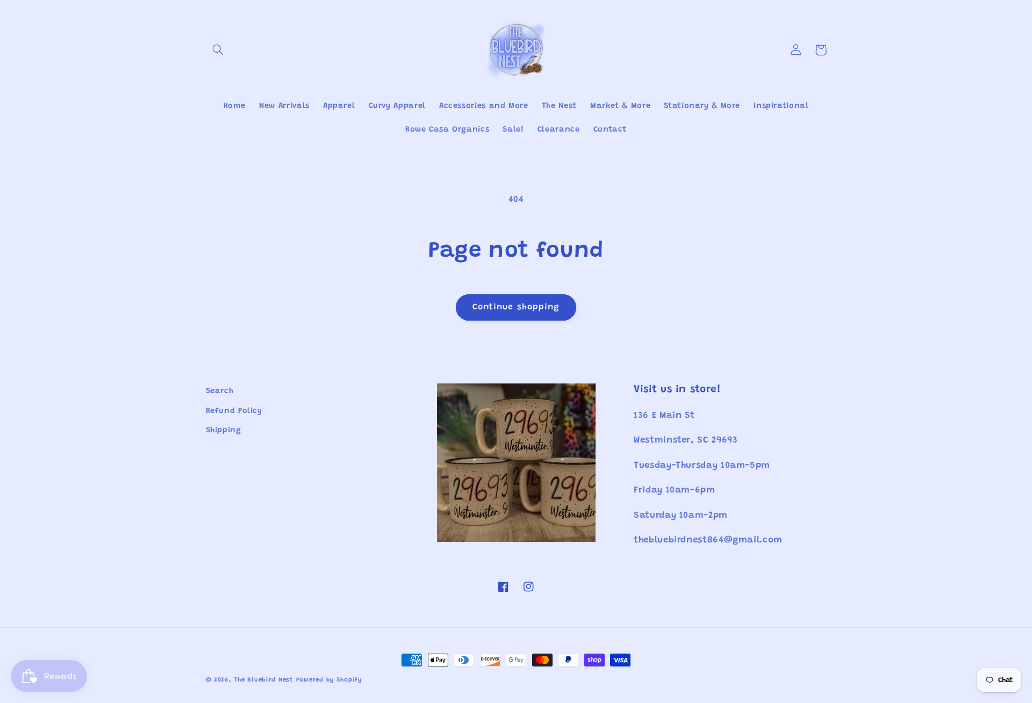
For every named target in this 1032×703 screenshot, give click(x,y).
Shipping (223, 430)
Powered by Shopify (329, 680)
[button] (218, 50)
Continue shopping (516, 307)
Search (220, 391)
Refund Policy (234, 411)
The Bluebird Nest (263, 680)
